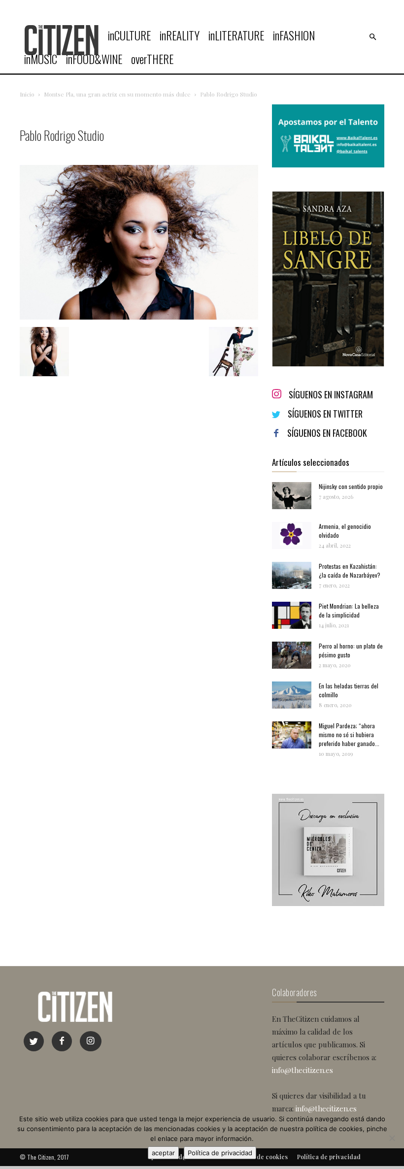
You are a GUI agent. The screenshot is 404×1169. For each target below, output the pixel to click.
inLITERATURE (236, 35)
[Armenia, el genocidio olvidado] (291, 535)
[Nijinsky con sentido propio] (291, 495)
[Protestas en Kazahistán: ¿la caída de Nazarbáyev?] (291, 575)
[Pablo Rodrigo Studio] (139, 317)
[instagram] (90, 1041)
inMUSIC (40, 59)
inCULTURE (129, 35)
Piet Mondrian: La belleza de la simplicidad (349, 610)
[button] (372, 37)
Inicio (27, 94)
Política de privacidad (220, 1153)
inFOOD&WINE (94, 59)
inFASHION (294, 35)
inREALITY (180, 35)
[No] (392, 1138)
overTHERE (152, 59)
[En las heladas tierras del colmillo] (291, 695)
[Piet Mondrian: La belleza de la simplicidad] (291, 615)
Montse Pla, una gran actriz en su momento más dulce (117, 94)
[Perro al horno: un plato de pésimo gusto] (291, 655)
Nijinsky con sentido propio (351, 486)
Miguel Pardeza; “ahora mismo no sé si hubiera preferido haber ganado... (349, 734)
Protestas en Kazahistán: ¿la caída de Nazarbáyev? (349, 570)
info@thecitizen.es (302, 1070)
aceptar (163, 1153)
